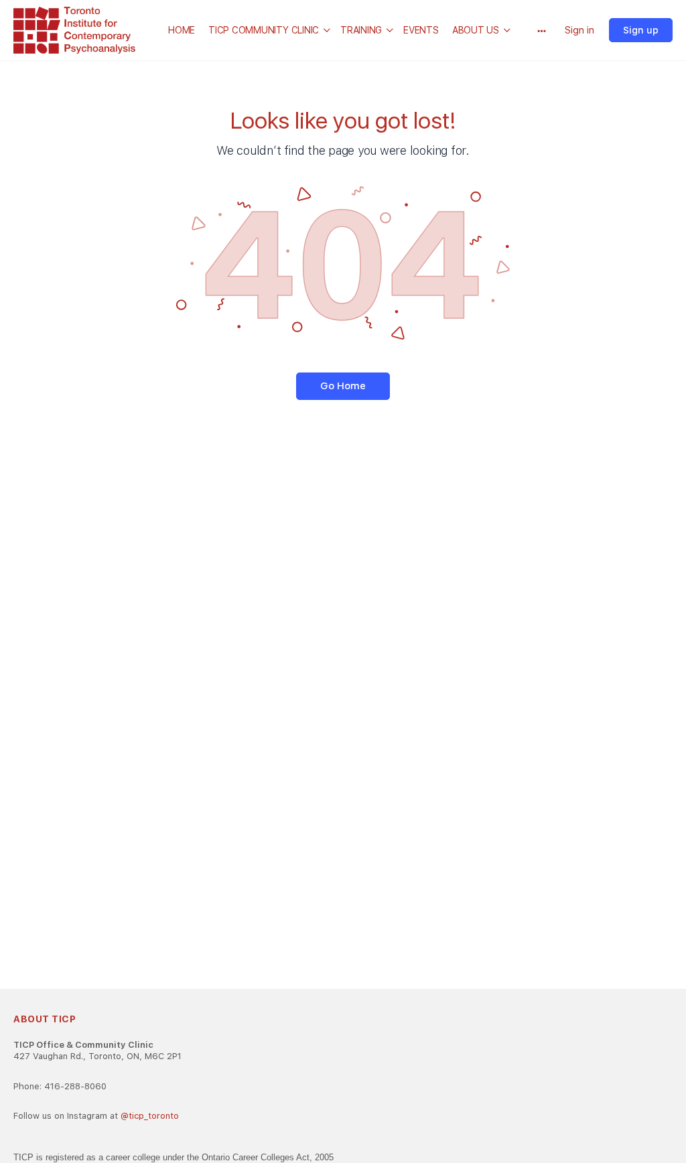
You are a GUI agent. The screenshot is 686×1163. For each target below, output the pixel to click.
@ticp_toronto (150, 1116)
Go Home (343, 386)
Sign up (641, 30)
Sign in (579, 30)
